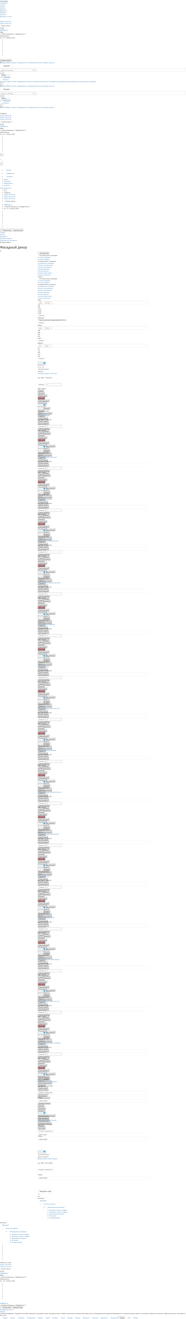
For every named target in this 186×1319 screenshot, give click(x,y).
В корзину (41, 384)
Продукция (43, 1201)
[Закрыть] (1, 164)
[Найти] (8, 76)
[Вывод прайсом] (43, 361)
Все (39, 1196)
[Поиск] (1, 154)
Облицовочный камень (56, 1214)
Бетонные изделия (50, 1204)
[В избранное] (42, 363)
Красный (41, 398)
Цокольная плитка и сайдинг (58, 1212)
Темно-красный (43, 401)
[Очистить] (35, 70)
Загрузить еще (45, 1191)
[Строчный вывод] (41, 361)
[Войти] (1, 157)
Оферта (2, 1311)
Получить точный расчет (46, 1092)
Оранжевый (42, 403)
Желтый (41, 393)
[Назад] (5, 190)
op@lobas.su (4, 30)
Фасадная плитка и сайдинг (58, 1210)
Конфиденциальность (7, 1309)
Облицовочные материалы (56, 1207)
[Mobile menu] (1, 105)
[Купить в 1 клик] (41, 366)
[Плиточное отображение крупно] (38, 361)
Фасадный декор (54, 1218)
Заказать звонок (5, 25)
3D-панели (52, 1216)
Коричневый (42, 396)
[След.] (40, 1194)
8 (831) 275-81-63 (5, 21)
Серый (41, 391)
